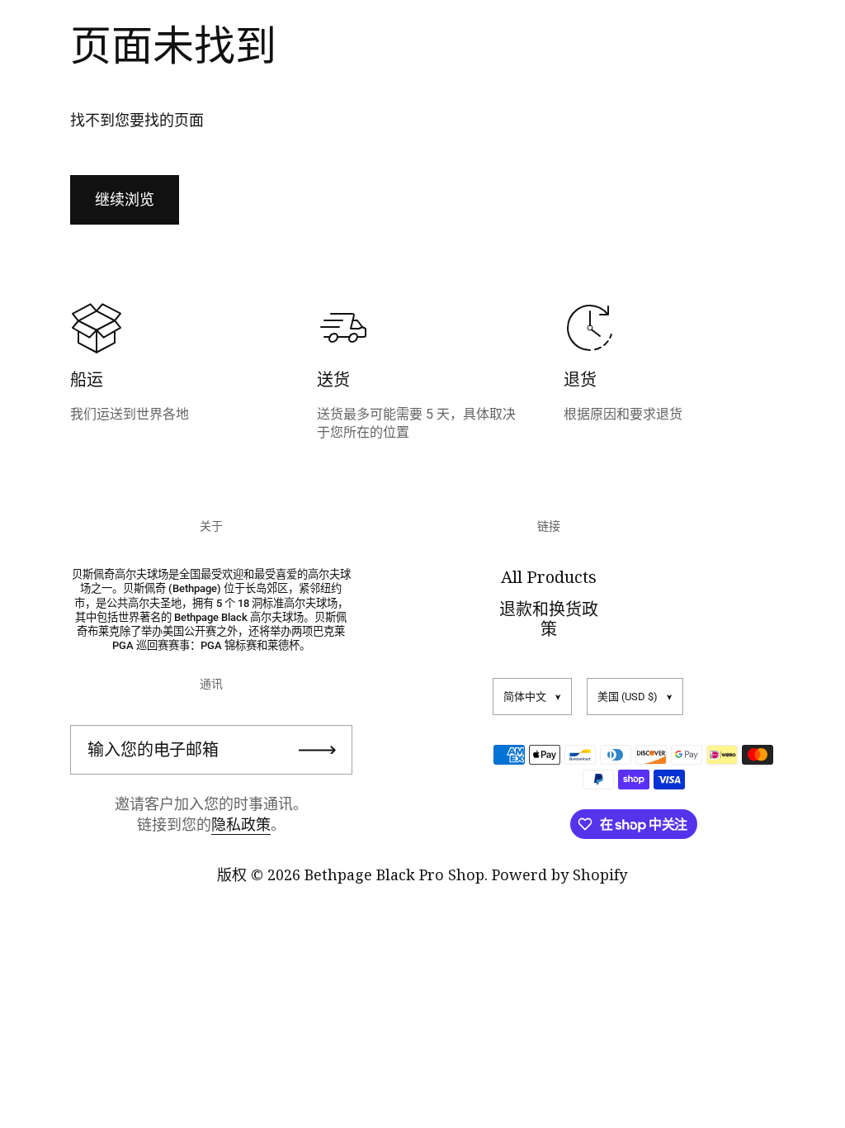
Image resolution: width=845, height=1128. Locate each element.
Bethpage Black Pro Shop (394, 874)
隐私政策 (241, 824)
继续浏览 (124, 199)
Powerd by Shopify (559, 874)
